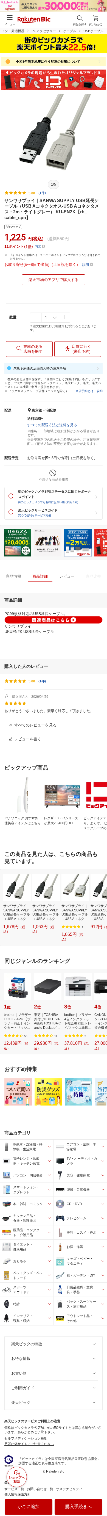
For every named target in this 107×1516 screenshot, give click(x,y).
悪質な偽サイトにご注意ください (29, 1444)
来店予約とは (84, 391)
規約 (100, 391)
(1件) (42, 193)
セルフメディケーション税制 (25, 1438)
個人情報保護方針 (17, 1494)
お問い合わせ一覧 (40, 1489)
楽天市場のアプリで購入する (53, 279)
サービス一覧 (14, 1489)
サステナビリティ (69, 1489)
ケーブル (69, 31)
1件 (42, 681)
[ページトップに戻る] (99, 1497)
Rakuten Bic (34, 20)
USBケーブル (93, 31)
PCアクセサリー (44, 31)
